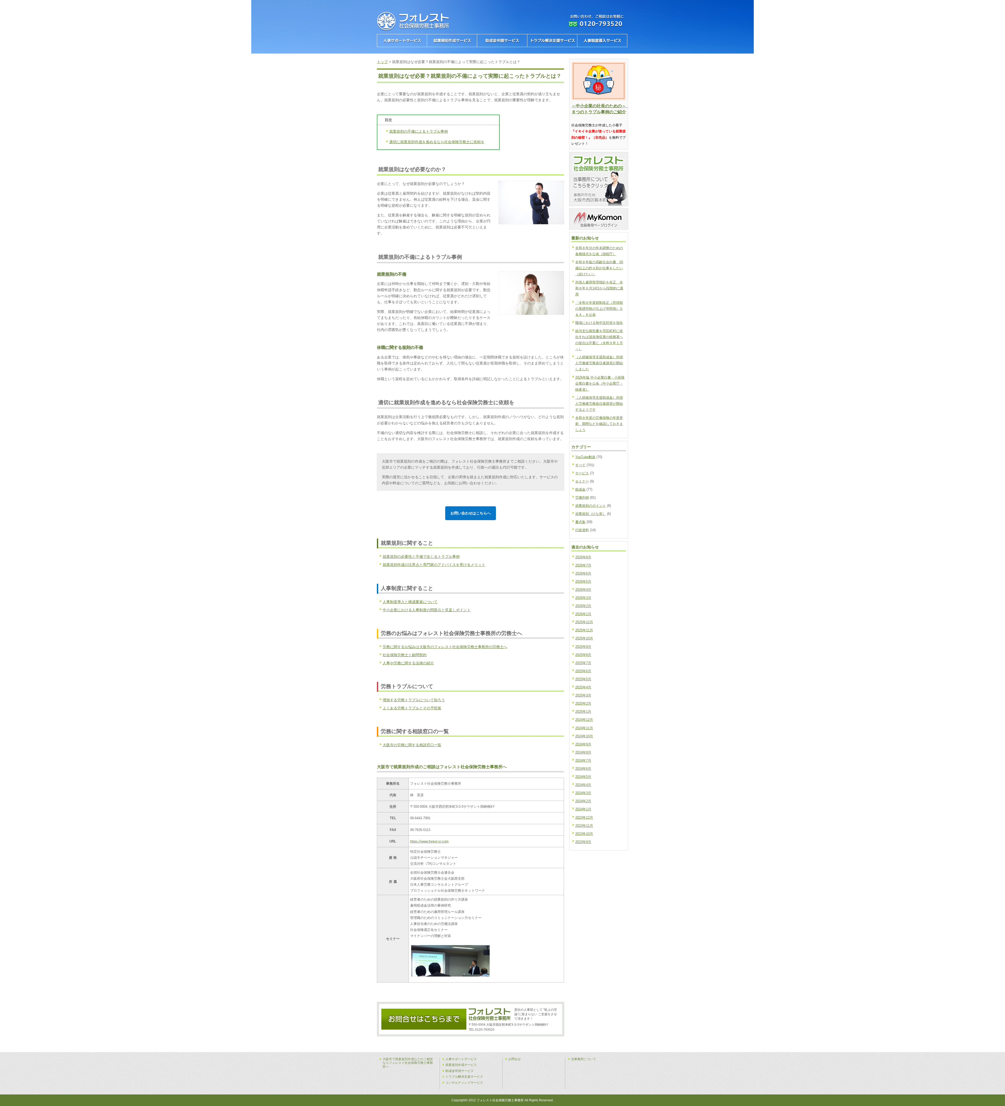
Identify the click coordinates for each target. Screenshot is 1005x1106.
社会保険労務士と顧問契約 (405, 655)
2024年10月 (584, 736)
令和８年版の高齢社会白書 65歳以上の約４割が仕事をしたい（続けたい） (599, 268)
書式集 (580, 522)
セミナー (582, 481)
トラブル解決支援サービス (464, 1077)
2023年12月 (584, 817)
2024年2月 (583, 801)
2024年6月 (583, 769)
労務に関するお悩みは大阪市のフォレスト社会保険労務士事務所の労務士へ (445, 647)
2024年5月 (583, 777)
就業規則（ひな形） (590, 514)
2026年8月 (583, 557)
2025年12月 (584, 622)
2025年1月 (583, 712)
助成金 (580, 489)
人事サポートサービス (461, 1059)
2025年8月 (583, 655)
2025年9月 (583, 647)
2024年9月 (583, 744)
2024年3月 (583, 793)
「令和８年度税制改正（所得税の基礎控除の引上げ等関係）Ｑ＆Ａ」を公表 (599, 309)
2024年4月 (583, 785)
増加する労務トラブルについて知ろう (414, 700)
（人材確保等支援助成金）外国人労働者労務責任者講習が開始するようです (599, 404)
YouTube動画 (585, 457)
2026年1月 (583, 614)
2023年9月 (583, 842)
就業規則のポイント (590, 506)
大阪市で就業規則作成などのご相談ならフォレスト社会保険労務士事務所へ (408, 1063)
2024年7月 (583, 760)
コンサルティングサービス (464, 1083)
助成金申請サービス (459, 1071)
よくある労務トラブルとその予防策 (412, 708)
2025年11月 (584, 630)
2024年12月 (584, 720)
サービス (582, 473)
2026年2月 (583, 606)
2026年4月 (583, 590)
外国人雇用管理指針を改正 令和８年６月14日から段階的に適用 (599, 288)
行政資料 (582, 530)
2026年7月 (583, 565)
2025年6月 (583, 671)
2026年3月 (583, 598)
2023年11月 (584, 826)
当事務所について (583, 1059)
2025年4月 (583, 687)
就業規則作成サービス (461, 1065)
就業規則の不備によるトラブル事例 (418, 131)
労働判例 (582, 497)
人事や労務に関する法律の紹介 (408, 663)
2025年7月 (583, 663)
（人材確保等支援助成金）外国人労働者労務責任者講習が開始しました (599, 363)
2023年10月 (584, 834)
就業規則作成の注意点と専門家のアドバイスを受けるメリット (434, 565)
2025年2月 (583, 703)
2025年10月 (584, 638)
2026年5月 (583, 581)
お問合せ (514, 1059)
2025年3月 (583, 695)
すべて (580, 465)
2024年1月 (583, 809)
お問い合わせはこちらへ (470, 513)
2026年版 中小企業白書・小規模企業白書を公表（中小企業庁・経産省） (599, 383)
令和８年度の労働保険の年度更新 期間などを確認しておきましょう (599, 424)
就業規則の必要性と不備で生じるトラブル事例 (421, 556)
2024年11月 (584, 728)
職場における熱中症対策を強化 (599, 323)
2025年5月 (583, 679)
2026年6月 (583, 573)
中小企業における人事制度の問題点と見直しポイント (427, 610)
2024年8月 (583, 752)
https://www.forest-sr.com (429, 841)
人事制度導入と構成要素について (410, 602)
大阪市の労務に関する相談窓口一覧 (412, 745)
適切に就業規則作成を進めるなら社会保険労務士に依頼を (436, 142)
